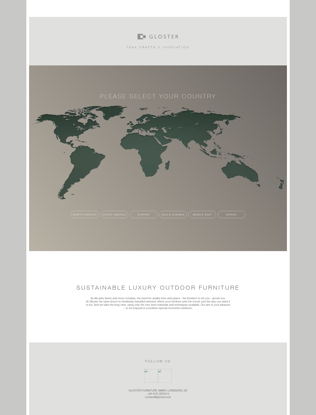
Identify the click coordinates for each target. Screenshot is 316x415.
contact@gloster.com (158, 397)
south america (114, 214)
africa (231, 214)
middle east (202, 214)
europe (144, 214)
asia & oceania (173, 214)
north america (85, 214)
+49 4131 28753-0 (158, 393)
